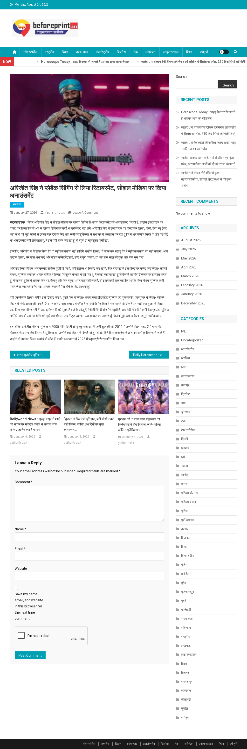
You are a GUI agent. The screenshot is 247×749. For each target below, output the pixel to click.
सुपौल (184, 708)
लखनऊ (186, 646)
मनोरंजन (150, 52)
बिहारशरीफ (187, 556)
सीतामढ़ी (186, 699)
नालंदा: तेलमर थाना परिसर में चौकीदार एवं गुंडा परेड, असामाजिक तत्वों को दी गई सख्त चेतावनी (208, 161)
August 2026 (191, 240)
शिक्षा (189, 52)
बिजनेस (121, 52)
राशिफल (186, 628)
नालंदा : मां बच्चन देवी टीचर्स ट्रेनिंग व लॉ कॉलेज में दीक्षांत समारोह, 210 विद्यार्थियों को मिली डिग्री (180, 62)
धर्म (183, 457)
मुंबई (183, 601)
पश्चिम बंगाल (188, 502)
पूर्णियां (184, 511)
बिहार (65, 52)
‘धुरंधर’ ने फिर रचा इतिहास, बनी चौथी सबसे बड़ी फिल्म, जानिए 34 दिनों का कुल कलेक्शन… (89, 424)
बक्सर (184, 529)
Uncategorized (192, 340)
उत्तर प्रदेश (187, 376)
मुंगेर (183, 583)
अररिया (185, 358)
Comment (24, 482)
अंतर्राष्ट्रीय (102, 52)
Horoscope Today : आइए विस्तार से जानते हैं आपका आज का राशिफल (69, 62)
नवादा (184, 466)
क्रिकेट (185, 394)
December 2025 (193, 303)
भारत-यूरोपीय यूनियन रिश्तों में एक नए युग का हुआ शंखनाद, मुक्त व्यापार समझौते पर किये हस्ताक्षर (33, 355)
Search (181, 77)
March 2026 (190, 276)
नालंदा (184, 475)
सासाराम (186, 690)
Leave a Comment (85, 212)
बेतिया (184, 565)
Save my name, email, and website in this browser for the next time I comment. (29, 606)
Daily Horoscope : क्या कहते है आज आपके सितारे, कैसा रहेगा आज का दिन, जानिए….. (151, 355)
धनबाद (185, 448)
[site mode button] (224, 52)
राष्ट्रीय (49, 52)
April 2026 (189, 267)
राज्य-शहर (82, 52)
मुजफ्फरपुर (187, 592)
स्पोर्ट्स (204, 52)
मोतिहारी (186, 610)
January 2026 (191, 294)
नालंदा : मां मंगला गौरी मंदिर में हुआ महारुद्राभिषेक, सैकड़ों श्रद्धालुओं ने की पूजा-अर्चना (207, 179)
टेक (135, 52)
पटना (184, 484)
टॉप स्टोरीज (30, 52)
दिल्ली (184, 439)
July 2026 (188, 249)
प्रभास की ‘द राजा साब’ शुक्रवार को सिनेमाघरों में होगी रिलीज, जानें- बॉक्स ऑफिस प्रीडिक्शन (139, 424)
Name (20, 529)
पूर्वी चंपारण (187, 520)
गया (183, 403)
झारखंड (186, 412)
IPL (183, 331)
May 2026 (188, 258)
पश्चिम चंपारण (189, 493)
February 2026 (192, 285)
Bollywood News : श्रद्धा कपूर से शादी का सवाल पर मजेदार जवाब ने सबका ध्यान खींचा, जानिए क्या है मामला (35, 424)
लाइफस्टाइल (170, 52)
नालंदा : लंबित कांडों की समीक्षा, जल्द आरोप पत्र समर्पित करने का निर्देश (208, 146)
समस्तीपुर (186, 682)
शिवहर (185, 673)
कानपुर (185, 385)
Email (20, 549)
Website (21, 568)
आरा (183, 367)
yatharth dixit (55, 212)
